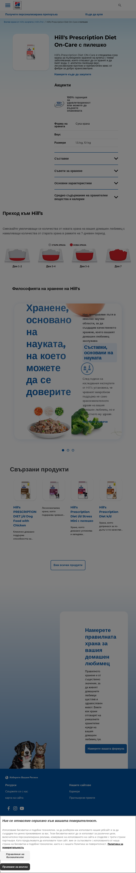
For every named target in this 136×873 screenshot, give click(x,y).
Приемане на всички (15, 866)
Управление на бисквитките (15, 856)
